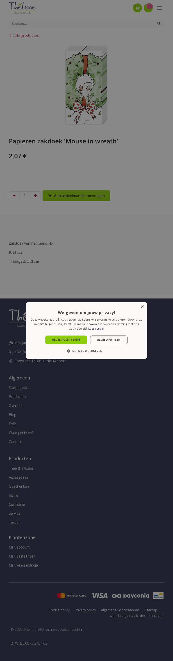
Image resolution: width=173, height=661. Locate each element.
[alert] (86, 330)
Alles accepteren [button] (66, 340)
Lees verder (96, 328)
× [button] (142, 307)
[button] (86, 351)
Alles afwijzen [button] (109, 340)
